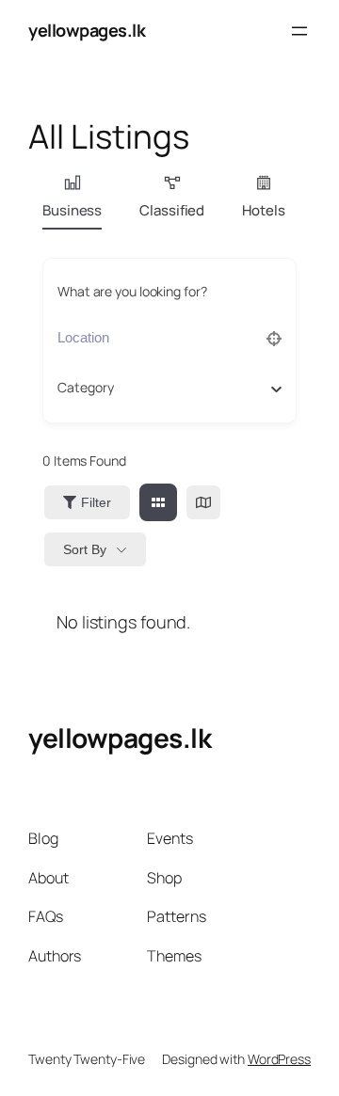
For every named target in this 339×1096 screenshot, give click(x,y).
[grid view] (158, 502)
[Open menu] (299, 31)
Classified (171, 210)
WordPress (279, 1059)
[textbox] (85, 387)
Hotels (263, 210)
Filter (96, 502)
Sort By (84, 549)
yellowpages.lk (86, 30)
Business (72, 210)
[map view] (203, 502)
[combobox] (162, 387)
